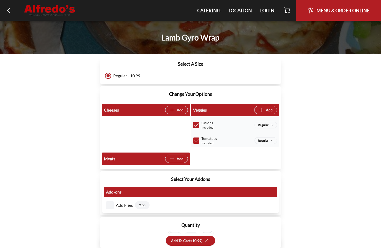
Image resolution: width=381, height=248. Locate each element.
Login (267, 10)
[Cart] (287, 10)
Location (240, 10)
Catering (208, 10)
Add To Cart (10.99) (186, 240)
